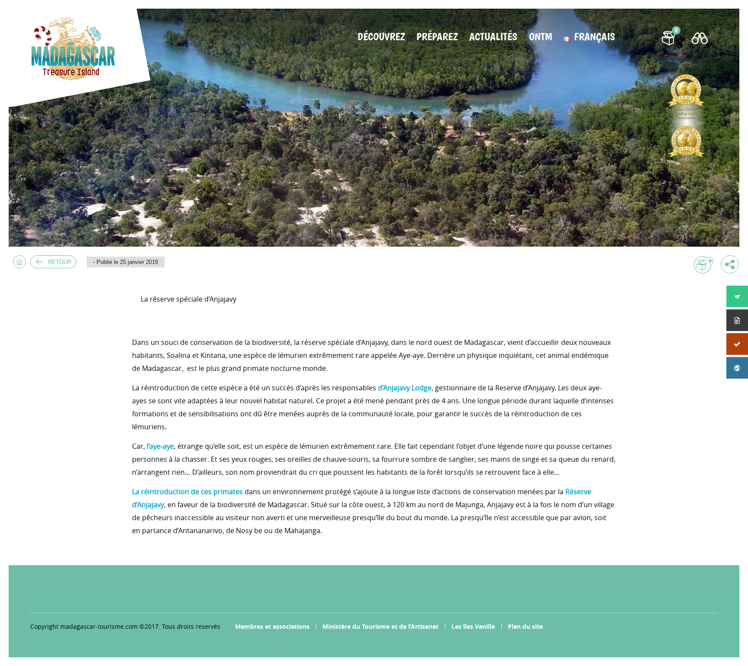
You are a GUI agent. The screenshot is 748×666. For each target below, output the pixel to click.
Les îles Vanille (473, 626)
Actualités (493, 36)
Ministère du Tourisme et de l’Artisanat (380, 626)
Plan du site (525, 626)
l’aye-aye (160, 446)
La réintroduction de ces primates (187, 491)
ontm (540, 36)
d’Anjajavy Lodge (405, 388)
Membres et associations (272, 626)
